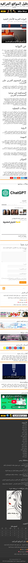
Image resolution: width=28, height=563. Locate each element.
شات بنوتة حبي (10, 386)
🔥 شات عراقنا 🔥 (23, 300)
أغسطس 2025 (24, 436)
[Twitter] (18, 348)
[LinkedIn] (12, 348)
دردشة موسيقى (9, 356)
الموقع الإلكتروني (22, 273)
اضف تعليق (9, 21)
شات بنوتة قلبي (5, 355)
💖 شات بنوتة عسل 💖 (22, 302)
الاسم (24, 264)
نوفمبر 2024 (24, 446)
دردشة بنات (15, 360)
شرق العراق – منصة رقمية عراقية (20, 304)
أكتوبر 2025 (24, 434)
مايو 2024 (25, 455)
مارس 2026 (24, 427)
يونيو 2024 (25, 453)
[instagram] (7, 348)
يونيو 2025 (25, 439)
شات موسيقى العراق (17, 356)
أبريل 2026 (24, 425)
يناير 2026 (25, 431)
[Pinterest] (15, 348)
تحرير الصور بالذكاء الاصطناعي (19, 218)
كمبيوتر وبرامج (22, 21)
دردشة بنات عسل (23, 386)
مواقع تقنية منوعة (17, 21)
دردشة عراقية (12, 355)
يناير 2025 (25, 443)
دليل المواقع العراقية (14, 3)
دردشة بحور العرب (12, 358)
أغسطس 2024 (24, 449)
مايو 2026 (25, 424)
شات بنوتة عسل (19, 355)
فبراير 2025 (24, 441)
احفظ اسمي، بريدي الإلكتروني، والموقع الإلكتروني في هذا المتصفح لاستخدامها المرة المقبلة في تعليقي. (14, 279)
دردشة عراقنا (6, 385)
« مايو (26, 538)
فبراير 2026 (24, 429)
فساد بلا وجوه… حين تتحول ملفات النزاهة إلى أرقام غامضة (15, 295)
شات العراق (24, 356)
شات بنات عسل (4, 358)
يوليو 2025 (25, 437)
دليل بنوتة (25, 355)
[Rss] (23, 348)
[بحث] (4, 288)
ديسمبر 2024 (24, 444)
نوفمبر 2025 (24, 432)
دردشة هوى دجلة (23, 359)
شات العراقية (16, 386)
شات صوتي (21, 360)
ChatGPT (24, 201)
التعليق (24, 250)
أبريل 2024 (24, 456)
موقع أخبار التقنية (22, 236)
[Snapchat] (4, 348)
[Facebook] (21, 348)
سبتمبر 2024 (24, 448)
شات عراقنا (8, 359)
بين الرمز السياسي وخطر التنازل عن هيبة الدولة (17, 297)
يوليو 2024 (25, 451)
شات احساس (19, 358)
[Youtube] (10, 348)
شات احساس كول (15, 359)
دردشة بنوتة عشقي (14, 385)
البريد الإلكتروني (22, 268)
